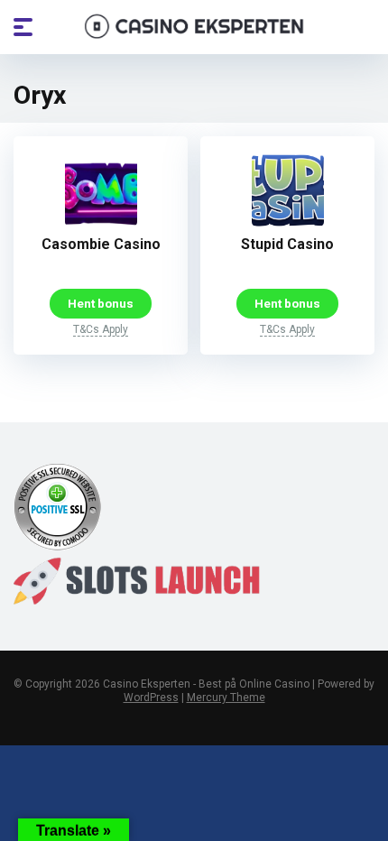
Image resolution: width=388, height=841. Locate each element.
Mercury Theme (226, 697)
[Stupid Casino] (288, 221)
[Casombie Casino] (101, 221)
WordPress (151, 697)
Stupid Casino (287, 244)
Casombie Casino (101, 244)
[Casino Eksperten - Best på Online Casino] (194, 26)
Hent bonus (101, 303)
